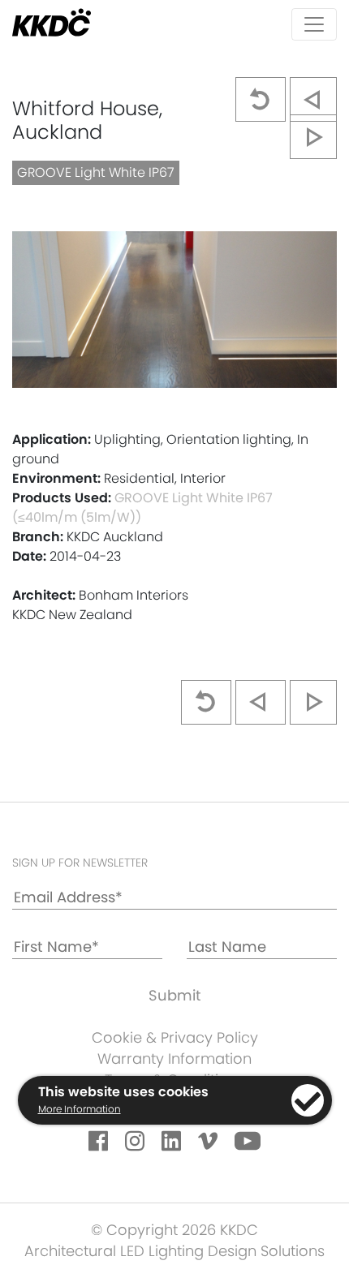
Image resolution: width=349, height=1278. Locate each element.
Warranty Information (174, 1058)
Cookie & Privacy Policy (175, 1037)
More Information (79, 1109)
